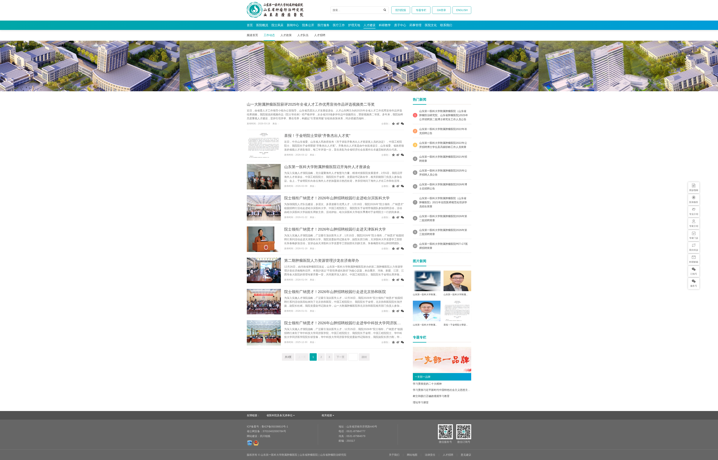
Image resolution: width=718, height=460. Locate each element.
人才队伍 (303, 35)
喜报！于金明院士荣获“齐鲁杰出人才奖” (317, 136)
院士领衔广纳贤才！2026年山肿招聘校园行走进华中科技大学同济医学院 (344, 323)
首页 (250, 25)
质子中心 (400, 25)
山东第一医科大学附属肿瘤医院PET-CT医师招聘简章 (441, 245)
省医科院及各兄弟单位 (279, 415)
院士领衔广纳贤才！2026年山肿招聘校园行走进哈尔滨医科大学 (337, 198)
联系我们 (446, 25)
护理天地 (354, 25)
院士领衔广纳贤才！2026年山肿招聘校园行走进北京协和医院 (335, 292)
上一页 (302, 356)
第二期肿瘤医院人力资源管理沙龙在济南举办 (321, 260)
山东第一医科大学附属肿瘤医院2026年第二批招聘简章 (440, 218)
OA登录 (441, 10)
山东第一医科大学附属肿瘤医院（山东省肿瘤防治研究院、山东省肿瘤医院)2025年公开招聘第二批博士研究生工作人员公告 (441, 115)
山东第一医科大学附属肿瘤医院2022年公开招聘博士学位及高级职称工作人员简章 (440, 144)
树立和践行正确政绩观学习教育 (431, 396)
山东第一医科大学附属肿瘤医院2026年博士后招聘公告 (440, 186)
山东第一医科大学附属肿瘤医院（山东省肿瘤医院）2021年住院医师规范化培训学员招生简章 (440, 202)
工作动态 (269, 35)
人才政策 (286, 35)
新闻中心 (293, 25)
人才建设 (369, 25)
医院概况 (262, 25)
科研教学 (385, 25)
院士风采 (277, 25)
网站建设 (252, 436)
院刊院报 (400, 10)
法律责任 (430, 454)
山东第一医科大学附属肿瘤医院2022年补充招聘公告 (440, 131)
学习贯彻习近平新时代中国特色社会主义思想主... (441, 389)
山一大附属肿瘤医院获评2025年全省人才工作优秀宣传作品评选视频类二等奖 (311, 104)
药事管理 (415, 25)
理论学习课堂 (421, 402)
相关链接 (327, 415)
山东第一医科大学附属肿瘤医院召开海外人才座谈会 (327, 167)
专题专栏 (421, 10)
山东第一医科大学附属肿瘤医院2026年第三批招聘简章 (440, 232)
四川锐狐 (265, 436)
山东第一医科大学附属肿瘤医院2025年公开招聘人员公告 (440, 172)
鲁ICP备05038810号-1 (267, 426)
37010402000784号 (266, 431)
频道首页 (252, 35)
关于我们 (394, 454)
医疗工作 (339, 25)
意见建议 (466, 454)
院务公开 (308, 25)
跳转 (364, 356)
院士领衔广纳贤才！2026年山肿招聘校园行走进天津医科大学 (335, 229)
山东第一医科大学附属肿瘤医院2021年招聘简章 (440, 158)
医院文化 (431, 25)
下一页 (340, 356)
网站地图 (412, 454)
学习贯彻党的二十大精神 (427, 383)
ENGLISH (462, 10)
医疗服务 (323, 25)
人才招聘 (319, 35)
